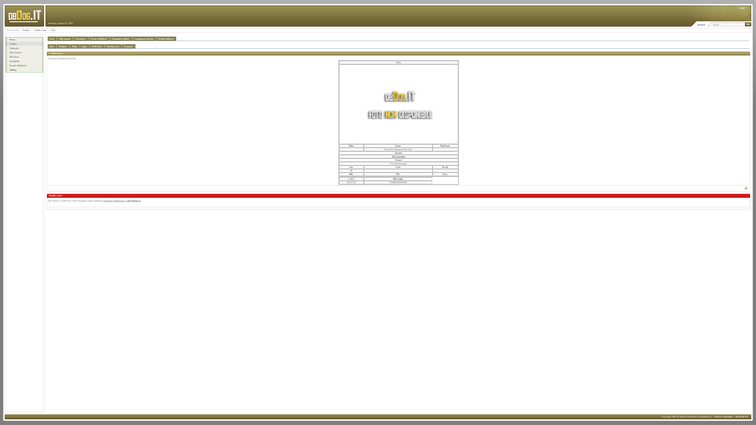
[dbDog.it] (24, 16)
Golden (26, 30)
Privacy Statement (724, 417)
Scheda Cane (40, 30)
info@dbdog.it (134, 201)
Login (742, 8)
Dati (53, 30)
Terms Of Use (741, 417)
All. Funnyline (398, 156)
